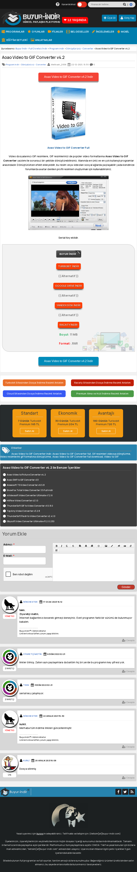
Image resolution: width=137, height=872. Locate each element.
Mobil (124, 31)
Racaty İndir (68, 325)
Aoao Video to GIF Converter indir (31, 453)
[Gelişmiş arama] (132, 6)
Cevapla (130, 640)
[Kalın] (56, 546)
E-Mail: (8, 555)
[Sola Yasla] (80, 546)
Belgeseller (79, 31)
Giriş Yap (129, 17)
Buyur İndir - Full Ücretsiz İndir (31, 48)
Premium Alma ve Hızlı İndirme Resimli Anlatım (102, 393)
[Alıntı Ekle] (125, 546)
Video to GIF (111, 456)
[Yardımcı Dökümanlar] (57, 4)
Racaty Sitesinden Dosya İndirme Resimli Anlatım (102, 382)
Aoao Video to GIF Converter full (71, 453)
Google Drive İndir (68, 286)
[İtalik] (61, 546)
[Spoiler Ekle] (57, 551)
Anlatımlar (43, 40)
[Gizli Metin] (119, 546)
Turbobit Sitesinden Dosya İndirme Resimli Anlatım (34, 382)
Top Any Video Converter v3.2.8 (23, 510)
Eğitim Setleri (16, 40)
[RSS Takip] (132, 792)
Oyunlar (38, 31)
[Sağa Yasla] (92, 546)
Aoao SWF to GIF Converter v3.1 (23, 479)
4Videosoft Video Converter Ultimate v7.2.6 (30, 495)
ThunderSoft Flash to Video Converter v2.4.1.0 (31, 516)
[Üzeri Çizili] (73, 546)
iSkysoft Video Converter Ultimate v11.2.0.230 (31, 521)
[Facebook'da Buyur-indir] (118, 792)
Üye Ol (111, 17)
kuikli (26, 760)
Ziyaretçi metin (32, 654)
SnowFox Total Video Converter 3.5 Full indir (30, 490)
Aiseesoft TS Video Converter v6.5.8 (26, 485)
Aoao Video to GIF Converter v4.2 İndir (68, 76)
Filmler (57, 31)
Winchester (30, 601)
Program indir (56, 48)
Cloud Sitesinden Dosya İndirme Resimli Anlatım (34, 393)
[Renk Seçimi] (112, 546)
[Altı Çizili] (67, 546)
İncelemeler (104, 31)
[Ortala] (86, 546)
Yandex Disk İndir (68, 305)
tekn (26, 685)
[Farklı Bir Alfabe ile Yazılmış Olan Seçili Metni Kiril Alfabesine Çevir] (131, 546)
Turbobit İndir (68, 266)
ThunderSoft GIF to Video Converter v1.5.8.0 (30, 505)
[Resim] (106, 546)
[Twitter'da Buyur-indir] (125, 792)
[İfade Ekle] (99, 546)
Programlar (14, 31)
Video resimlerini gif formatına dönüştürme (25, 456)
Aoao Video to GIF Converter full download (77, 456)
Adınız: (9, 544)
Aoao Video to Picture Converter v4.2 (26, 474)
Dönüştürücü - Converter (79, 48)
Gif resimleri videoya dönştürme (111, 453)
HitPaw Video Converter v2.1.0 (22, 500)
